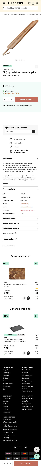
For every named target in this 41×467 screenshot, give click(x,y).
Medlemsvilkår (27, 409)
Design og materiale (11, 223)
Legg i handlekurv (26, 99)
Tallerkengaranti (27, 406)
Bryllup (5, 378)
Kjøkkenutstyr (21, 14)
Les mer (5, 183)
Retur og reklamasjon (10, 429)
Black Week (6, 386)
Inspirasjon (6, 373)
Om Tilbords (26, 370)
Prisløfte (16, 147)
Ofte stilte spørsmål (9, 422)
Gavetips (6, 375)
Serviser (5, 381)
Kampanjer (6, 412)
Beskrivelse (7, 158)
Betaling (6, 438)
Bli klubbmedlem (27, 398)
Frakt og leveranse (9, 435)
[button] (36, 66)
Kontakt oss (7, 419)
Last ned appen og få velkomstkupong (21, 151)
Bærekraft (25, 378)
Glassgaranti (26, 404)
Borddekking (7, 398)
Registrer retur (8, 432)
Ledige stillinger (27, 381)
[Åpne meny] (4, 3)
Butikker (25, 373)
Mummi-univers (8, 383)
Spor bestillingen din (10, 440)
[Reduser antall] (4, 99)
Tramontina (8, 69)
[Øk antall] (12, 99)
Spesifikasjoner (9, 218)
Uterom (5, 409)
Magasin (5, 370)
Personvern (26, 383)
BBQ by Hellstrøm (26, 207)
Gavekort (6, 401)
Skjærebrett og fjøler (32, 14)
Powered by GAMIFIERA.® (9, 245)
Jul (4, 389)
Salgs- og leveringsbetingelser (10, 426)
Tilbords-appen (27, 375)
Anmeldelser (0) (10, 239)
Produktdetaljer (9, 189)
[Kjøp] (28, 298)
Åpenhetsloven (27, 391)
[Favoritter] (24, 298)
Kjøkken (13, 14)
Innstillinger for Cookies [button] (27, 387)
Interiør (5, 406)
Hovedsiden (6, 14)
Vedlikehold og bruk (11, 228)
